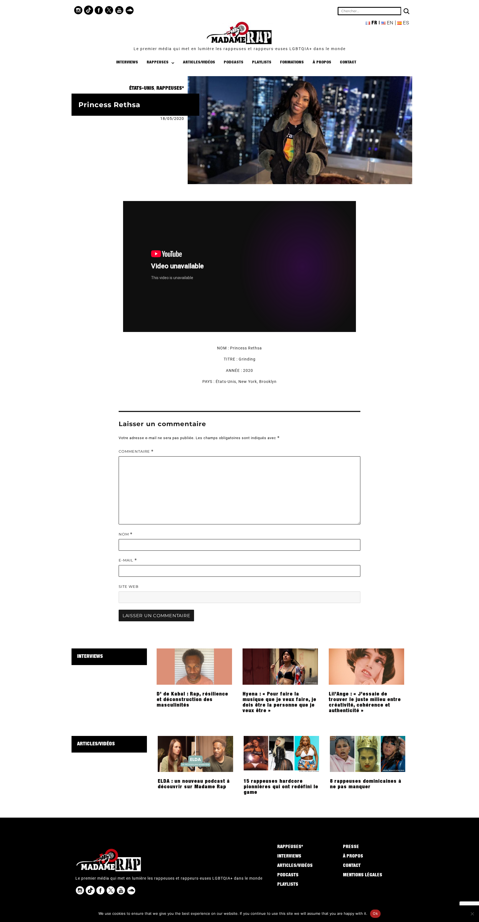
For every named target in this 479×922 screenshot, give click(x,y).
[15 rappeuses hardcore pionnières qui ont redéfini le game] (281, 753)
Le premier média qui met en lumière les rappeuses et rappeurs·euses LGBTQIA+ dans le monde (240, 49)
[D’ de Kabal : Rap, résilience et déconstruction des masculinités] (194, 666)
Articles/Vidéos (199, 62)
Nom (126, 534)
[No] (472, 913)
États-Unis (141, 88)
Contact (348, 62)
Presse (351, 847)
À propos (322, 62)
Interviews (127, 62)
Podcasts (233, 62)
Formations (292, 62)
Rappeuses (158, 62)
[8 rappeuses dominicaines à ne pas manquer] (367, 753)
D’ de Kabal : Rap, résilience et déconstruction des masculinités (192, 700)
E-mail (128, 560)
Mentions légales (362, 875)
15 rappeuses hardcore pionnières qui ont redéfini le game (281, 787)
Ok (375, 913)
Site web (129, 586)
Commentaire (136, 451)
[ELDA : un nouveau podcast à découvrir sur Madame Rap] (195, 753)
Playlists (261, 62)
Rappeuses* (170, 88)
